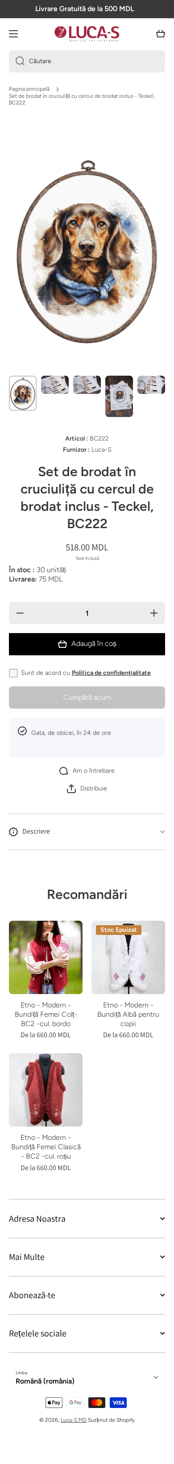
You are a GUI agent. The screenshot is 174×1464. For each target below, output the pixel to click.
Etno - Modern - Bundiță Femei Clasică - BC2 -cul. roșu (46, 1146)
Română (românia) (45, 1381)
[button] (160, 33)
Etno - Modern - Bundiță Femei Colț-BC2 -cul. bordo (46, 1014)
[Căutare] (17, 61)
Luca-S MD (74, 1420)
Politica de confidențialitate (111, 673)
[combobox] (87, 61)
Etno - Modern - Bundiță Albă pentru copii (128, 1014)
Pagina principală (29, 89)
